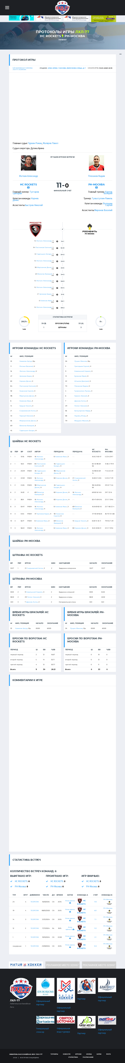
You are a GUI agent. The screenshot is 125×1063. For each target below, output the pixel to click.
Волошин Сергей (107, 204)
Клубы (89, 1054)
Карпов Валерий (108, 192)
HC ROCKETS (50, 36)
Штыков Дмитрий (81, 381)
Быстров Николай (34, 205)
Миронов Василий (103, 210)
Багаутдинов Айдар (82, 411)
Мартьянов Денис (44, 267)
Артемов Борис (45, 294)
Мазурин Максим (81, 421)
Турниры (54, 1054)
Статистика (73, 1057)
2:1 (95, 937)
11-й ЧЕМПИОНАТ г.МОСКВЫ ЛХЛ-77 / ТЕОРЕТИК (23, 69)
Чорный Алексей (26, 416)
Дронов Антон (80, 401)
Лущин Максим (80, 361)
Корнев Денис (25, 381)
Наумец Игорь (80, 416)
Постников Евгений (44, 247)
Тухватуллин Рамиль (102, 198)
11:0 (95, 902)
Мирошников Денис (28, 421)
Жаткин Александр (28, 176)
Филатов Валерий (45, 274)
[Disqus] (62, 724)
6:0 (95, 910)
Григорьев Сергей (81, 366)
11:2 (95, 928)
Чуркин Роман (35, 143)
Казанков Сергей (26, 391)
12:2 (95, 946)
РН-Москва (74, 36)
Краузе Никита (26, 406)
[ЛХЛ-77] (103, 18)
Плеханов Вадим (96, 176)
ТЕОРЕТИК (35, 902)
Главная (62, 40)
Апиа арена (70, 901)
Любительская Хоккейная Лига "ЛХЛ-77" (26, 1054)
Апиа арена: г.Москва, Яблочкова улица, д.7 (66, 68)
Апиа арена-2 (69, 928)
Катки (99, 1054)
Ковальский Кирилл (82, 371)
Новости (66, 1054)
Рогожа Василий (26, 366)
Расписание (88, 1057)
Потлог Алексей (80, 406)
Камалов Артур (26, 361)
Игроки (78, 1054)
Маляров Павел (50, 143)
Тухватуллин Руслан (82, 391)
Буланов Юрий (80, 376)
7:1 (95, 919)
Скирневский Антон (28, 411)
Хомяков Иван (46, 301)
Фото (108, 1054)
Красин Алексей (80, 396)
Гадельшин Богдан (44, 254)
